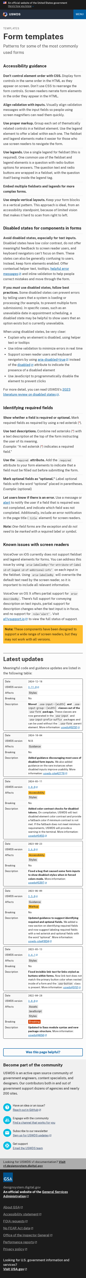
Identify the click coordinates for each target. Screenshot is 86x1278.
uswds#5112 (70, 987)
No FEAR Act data (16, 1228)
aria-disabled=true (51, 360)
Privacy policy (13, 1249)
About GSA (11, 1207)
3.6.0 (31, 849)
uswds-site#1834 (38, 941)
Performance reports (18, 1242)
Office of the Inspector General (26, 1235)
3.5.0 (31, 896)
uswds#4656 (36, 1035)
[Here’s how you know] (43, 5)
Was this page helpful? (43, 1052)
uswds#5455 (36, 835)
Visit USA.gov (13, 1269)
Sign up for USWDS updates (31, 1135)
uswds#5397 (36, 882)
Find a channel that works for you (34, 1122)
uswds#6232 (69, 727)
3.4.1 (31, 954)
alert (6, 502)
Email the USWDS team (28, 1148)
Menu (80, 14)
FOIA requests (14, 1221)
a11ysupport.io (14, 619)
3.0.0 (31, 1000)
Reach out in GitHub (25, 1109)
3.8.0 (31, 786)
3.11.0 (32, 687)
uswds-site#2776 (54, 773)
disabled (23, 365)
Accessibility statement (20, 1214)
